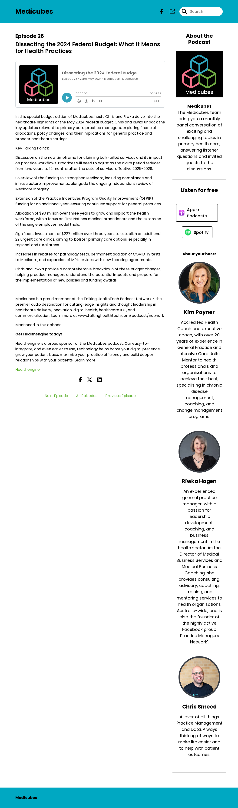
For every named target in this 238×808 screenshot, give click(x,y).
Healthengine (27, 369)
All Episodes (86, 395)
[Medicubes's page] (169, 11)
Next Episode (56, 395)
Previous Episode (120, 395)
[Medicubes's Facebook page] (161, 11)
